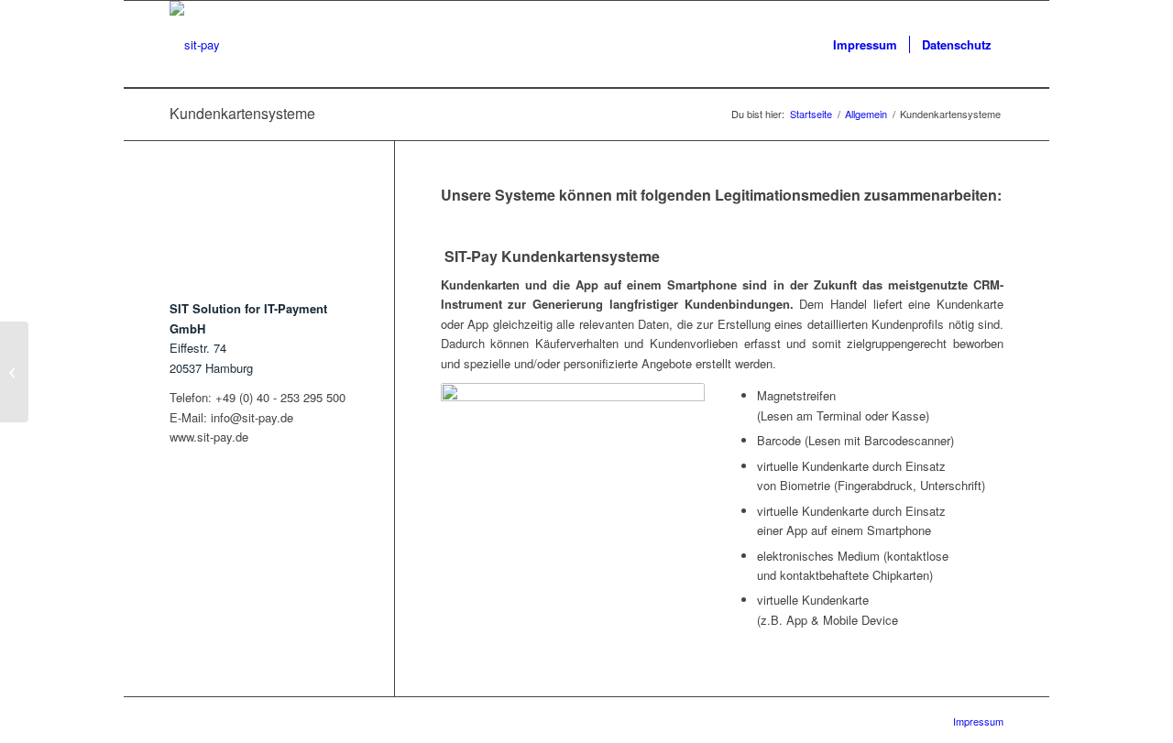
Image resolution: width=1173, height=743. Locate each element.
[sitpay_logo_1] (195, 44)
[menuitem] (865, 44)
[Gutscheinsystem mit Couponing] (14, 372)
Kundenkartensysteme (242, 113)
